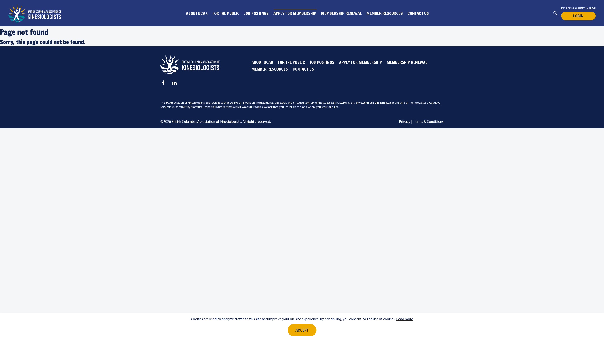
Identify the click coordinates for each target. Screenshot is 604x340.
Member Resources (384, 13)
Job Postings (256, 13)
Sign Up (591, 8)
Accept (302, 330)
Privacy (404, 122)
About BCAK (197, 13)
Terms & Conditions (429, 122)
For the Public (225, 13)
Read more (404, 319)
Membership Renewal (341, 13)
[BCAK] (34, 13)
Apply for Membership (294, 13)
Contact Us (418, 13)
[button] (555, 13)
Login (578, 16)
